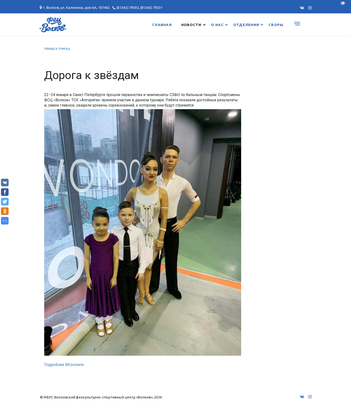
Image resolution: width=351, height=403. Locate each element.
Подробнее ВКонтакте (64, 364)
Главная (162, 25)
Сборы (276, 25)
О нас (217, 25)
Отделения (246, 25)
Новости (191, 25)
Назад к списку (57, 48)
